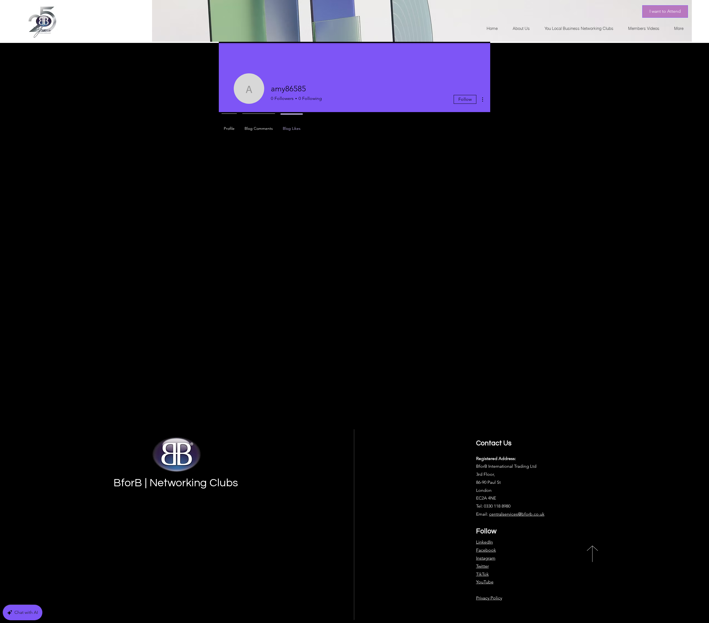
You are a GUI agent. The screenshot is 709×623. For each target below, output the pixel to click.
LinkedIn (484, 542)
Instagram (485, 558)
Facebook (486, 550)
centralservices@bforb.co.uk (516, 514)
